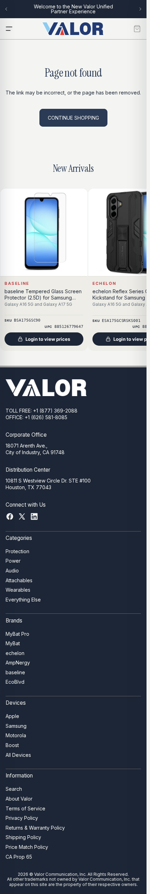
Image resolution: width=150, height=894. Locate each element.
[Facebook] (10, 516)
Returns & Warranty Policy (35, 828)
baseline (15, 672)
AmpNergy (18, 663)
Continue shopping (73, 118)
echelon (15, 653)
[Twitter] (22, 516)
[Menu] (9, 28)
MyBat (13, 643)
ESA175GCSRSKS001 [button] (121, 320)
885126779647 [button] (68, 326)
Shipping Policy (23, 837)
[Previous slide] (6, 9)
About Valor (19, 799)
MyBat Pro (17, 634)
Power (13, 561)
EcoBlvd (15, 682)
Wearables (18, 590)
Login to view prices (47, 339)
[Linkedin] (34, 516)
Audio (12, 570)
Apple (12, 716)
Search (14, 789)
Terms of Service (25, 808)
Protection (17, 551)
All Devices (18, 755)
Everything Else (23, 600)
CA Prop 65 (19, 857)
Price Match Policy (27, 847)
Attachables (19, 580)
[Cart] (137, 29)
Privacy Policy (22, 818)
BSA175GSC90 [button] (27, 320)
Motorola (16, 736)
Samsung (16, 726)
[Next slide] (140, 9)
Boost (12, 745)
